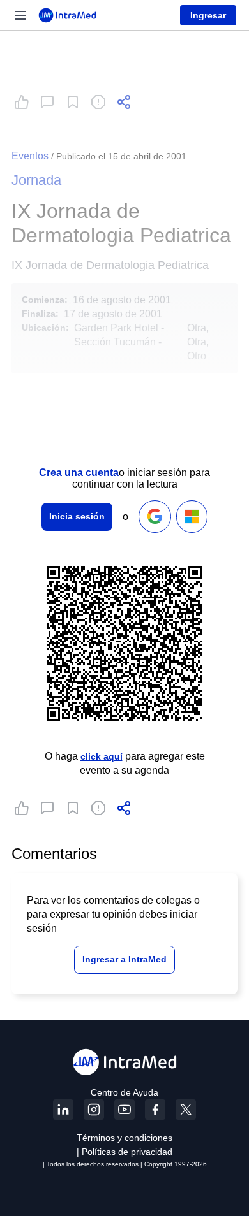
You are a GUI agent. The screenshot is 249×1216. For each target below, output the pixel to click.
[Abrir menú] (20, 15)
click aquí (101, 756)
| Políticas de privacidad (124, 1152)
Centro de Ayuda (124, 1092)
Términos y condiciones (124, 1138)
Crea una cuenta (79, 472)
